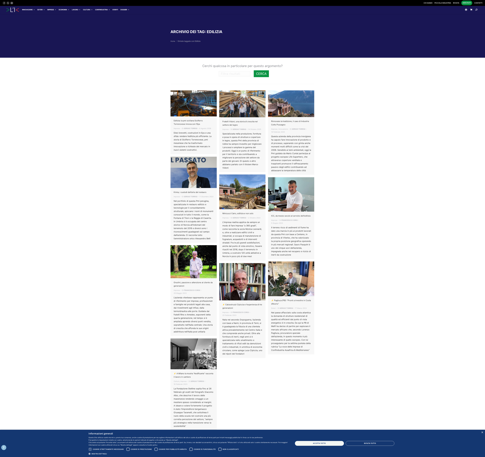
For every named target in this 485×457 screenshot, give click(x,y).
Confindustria (101, 10)
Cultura (86, 10)
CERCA (261, 74)
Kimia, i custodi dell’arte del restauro (190, 192)
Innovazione (27, 10)
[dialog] (242, 443)
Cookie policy (152, 445)
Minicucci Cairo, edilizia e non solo (237, 213)
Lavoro (75, 10)
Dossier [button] (123, 10)
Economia (63, 10)
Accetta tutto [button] (319, 443)
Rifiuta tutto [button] (370, 443)
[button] (188, 453)
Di (189, 128)
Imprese (50, 10)
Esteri (40, 10)
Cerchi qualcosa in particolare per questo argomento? (242, 66)
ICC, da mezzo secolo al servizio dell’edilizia (290, 216)
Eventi (115, 10)
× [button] (482, 432)
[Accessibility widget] (3, 447)
